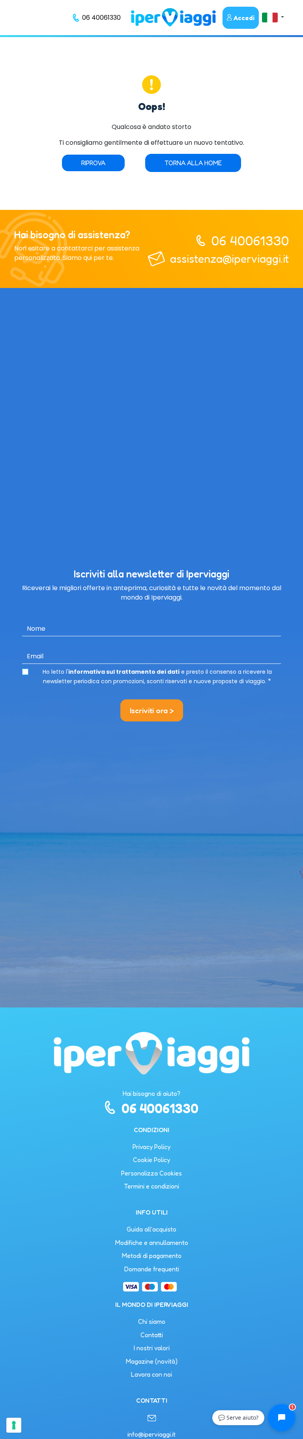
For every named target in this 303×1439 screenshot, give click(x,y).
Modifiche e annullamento (151, 1243)
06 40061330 (250, 240)
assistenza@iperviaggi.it (229, 258)
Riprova (93, 163)
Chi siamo (151, 1321)
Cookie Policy (151, 1160)
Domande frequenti (151, 1269)
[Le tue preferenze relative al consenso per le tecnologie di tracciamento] (13, 1425)
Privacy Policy (151, 1147)
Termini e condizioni (151, 1186)
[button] (273, 17)
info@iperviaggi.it (151, 1434)
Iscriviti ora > (152, 710)
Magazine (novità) (152, 1361)
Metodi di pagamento (151, 1256)
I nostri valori (152, 1348)
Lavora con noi (151, 1374)
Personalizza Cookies (151, 1173)
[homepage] (173, 17)
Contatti (151, 1335)
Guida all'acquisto (151, 1229)
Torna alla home (193, 163)
